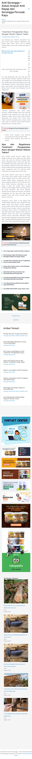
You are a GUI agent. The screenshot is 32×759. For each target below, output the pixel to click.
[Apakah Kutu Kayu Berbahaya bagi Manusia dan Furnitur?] (16, 624)
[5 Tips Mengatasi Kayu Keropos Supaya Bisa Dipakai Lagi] (16, 705)
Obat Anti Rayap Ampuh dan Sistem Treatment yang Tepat (14, 361)
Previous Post (16, 315)
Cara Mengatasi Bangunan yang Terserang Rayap (14, 342)
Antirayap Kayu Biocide (8, 37)
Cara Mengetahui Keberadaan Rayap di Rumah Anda (13, 397)
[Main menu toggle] (28, 9)
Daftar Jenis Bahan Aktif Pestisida (15, 370)
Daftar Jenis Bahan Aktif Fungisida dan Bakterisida (15, 378)
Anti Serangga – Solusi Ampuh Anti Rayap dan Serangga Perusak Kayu (13, 9)
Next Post (16, 320)
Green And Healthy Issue (22, 335)
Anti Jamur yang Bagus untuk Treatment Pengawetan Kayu (13, 352)
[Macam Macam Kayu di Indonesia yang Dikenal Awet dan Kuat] (16, 591)
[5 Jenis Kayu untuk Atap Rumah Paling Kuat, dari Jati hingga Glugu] (16, 680)
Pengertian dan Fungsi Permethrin (15, 334)
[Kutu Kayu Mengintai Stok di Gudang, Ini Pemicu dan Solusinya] (16, 653)
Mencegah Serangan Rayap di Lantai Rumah (14, 388)
